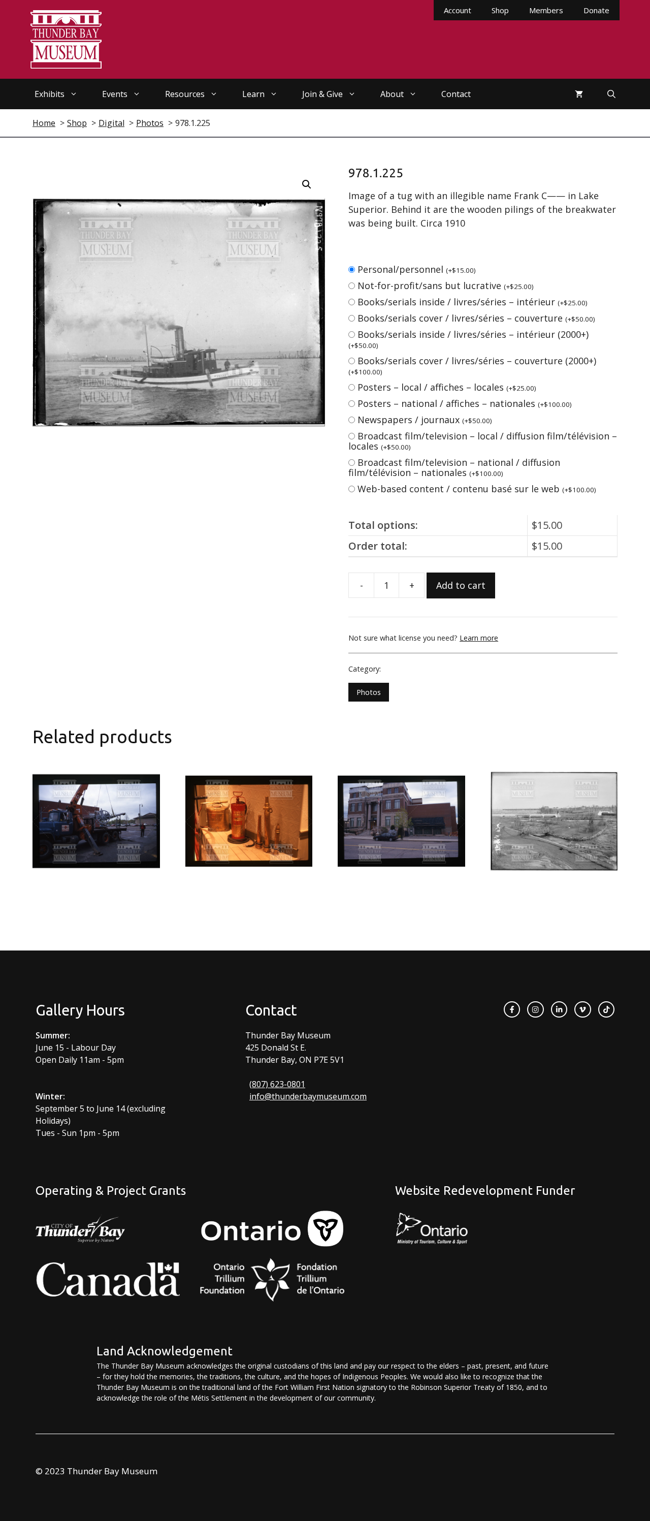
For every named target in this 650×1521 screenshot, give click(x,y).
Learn (253, 94)
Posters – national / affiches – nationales (465, 403)
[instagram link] (535, 1009)
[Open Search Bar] (611, 94)
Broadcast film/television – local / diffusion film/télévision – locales (482, 441)
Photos (368, 692)
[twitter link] (582, 1009)
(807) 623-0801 (277, 1084)
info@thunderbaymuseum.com (308, 1096)
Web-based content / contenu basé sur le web (477, 489)
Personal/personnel (417, 269)
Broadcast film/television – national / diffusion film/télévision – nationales (454, 467)
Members (546, 10)
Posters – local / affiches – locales (447, 387)
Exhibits (49, 94)
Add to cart (460, 585)
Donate (596, 10)
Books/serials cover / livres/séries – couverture (476, 318)
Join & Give (322, 94)
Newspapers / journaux (425, 420)
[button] (307, 184)
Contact (456, 94)
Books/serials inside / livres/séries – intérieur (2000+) (468, 339)
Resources (185, 94)
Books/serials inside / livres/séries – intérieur (473, 302)
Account (457, 10)
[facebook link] (512, 1009)
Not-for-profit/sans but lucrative (446, 285)
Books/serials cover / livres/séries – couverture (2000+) (472, 365)
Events (114, 94)
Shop (500, 10)
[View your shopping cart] (579, 94)
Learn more (479, 638)
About (392, 94)
